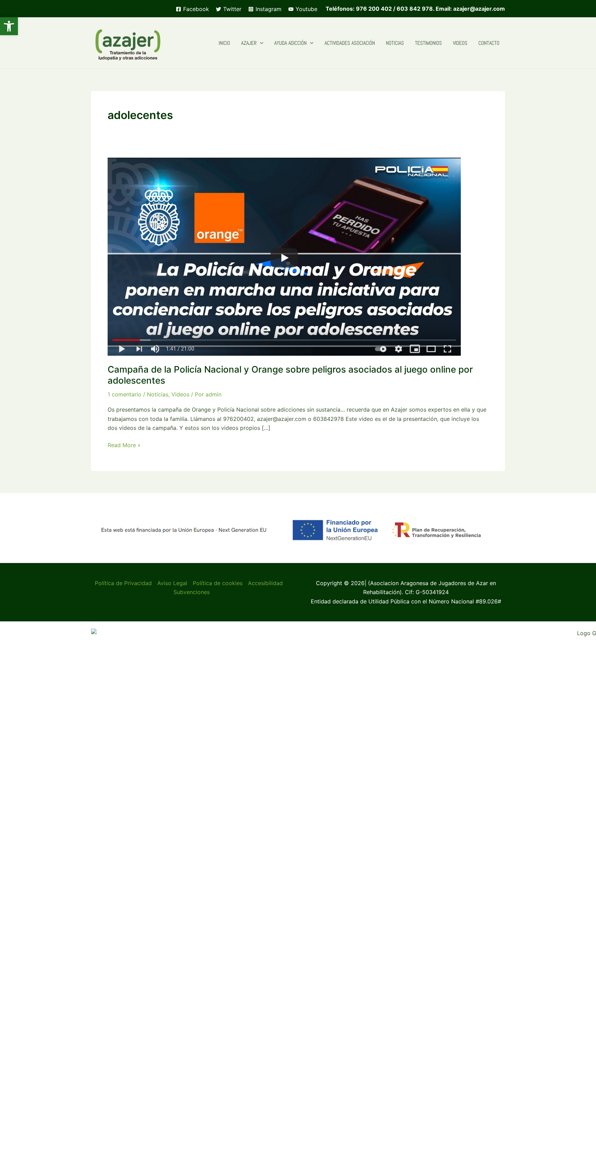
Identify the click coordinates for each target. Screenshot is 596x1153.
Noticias (157, 394)
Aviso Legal (172, 583)
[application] (260, 43)
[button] (9, 26)
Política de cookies (217, 583)
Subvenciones (191, 592)
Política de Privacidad (123, 583)
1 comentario (124, 394)
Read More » (124, 445)
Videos (180, 394)
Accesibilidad (265, 583)
